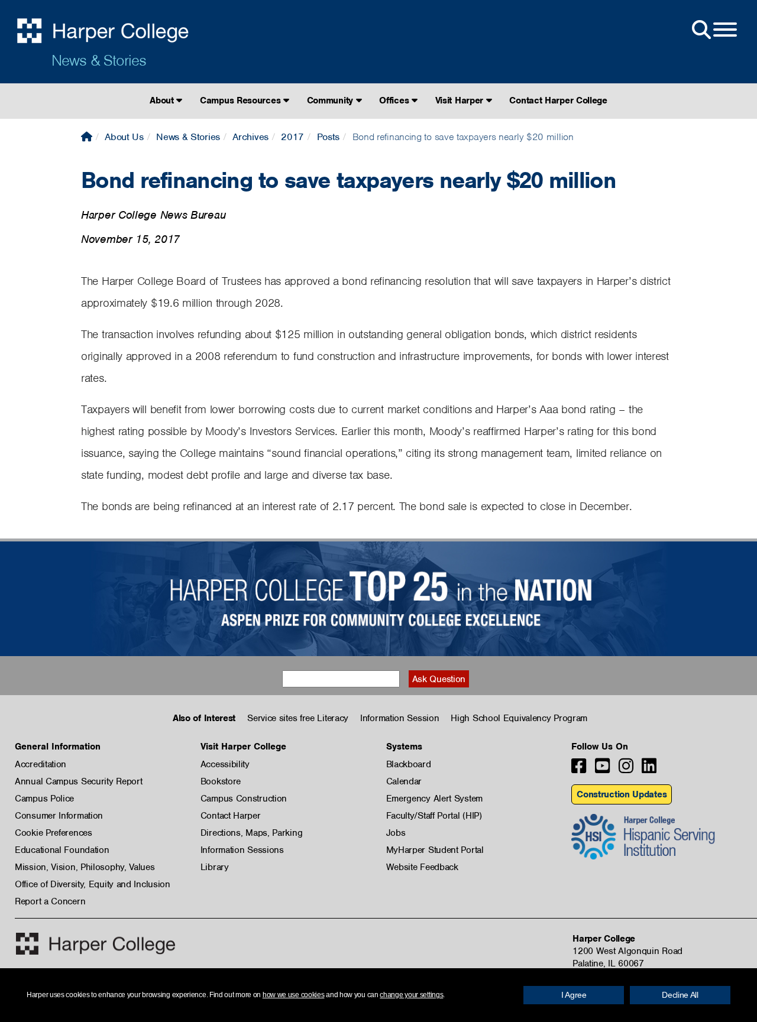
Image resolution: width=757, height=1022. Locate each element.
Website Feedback (422, 867)
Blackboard (408, 764)
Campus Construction (243, 798)
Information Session (399, 718)
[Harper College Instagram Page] (626, 769)
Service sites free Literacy (297, 718)
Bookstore (220, 781)
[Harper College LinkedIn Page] (649, 769)
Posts (328, 137)
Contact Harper (230, 816)
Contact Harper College (558, 100)
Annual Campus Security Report (78, 781)
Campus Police (44, 798)
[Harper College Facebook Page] (578, 769)
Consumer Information (59, 816)
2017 (292, 137)
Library (214, 867)
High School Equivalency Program (519, 718)
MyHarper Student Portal (435, 850)
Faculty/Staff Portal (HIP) (434, 816)
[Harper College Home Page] (86, 137)
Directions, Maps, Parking (251, 833)
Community (331, 100)
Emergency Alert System (434, 798)
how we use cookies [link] (294, 995)
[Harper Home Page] (95, 944)
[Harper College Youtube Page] (602, 769)
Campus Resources (241, 100)
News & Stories (98, 60)
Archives (250, 137)
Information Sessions (242, 850)
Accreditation (40, 764)
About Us (124, 137)
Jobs (396, 833)
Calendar (404, 781)
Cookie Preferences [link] (53, 833)
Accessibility (225, 764)
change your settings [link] (411, 995)
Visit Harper (460, 100)
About (163, 100)
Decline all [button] (680, 995)
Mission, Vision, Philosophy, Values (85, 867)
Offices (395, 100)
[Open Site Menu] (713, 30)
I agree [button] (574, 995)
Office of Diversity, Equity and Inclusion (92, 884)
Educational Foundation (62, 850)
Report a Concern (50, 901)
